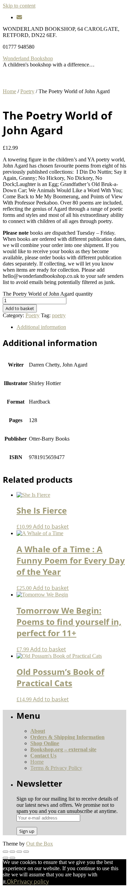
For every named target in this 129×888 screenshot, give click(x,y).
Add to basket (20, 308)
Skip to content (19, 6)
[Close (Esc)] (26, 852)
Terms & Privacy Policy (56, 768)
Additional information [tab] (41, 327)
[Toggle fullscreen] (12, 852)
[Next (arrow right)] (12, 858)
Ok (10, 881)
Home (9, 91)
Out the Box (39, 844)
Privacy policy (31, 881)
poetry (59, 315)
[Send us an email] (19, 17)
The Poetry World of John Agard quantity (48, 294)
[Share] (19, 852)
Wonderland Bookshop (28, 58)
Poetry (27, 91)
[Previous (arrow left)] (5, 858)
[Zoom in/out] (5, 852)
